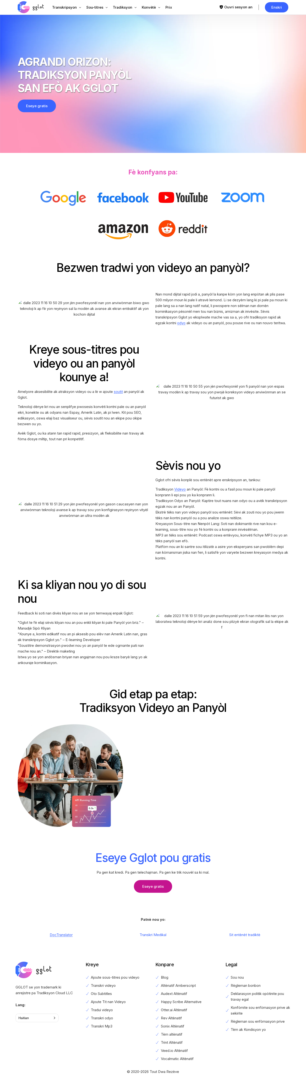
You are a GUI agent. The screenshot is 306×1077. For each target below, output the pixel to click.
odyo (181, 323)
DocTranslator (61, 934)
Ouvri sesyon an (238, 7)
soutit (118, 391)
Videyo (180, 489)
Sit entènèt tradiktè (244, 934)
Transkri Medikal (153, 934)
